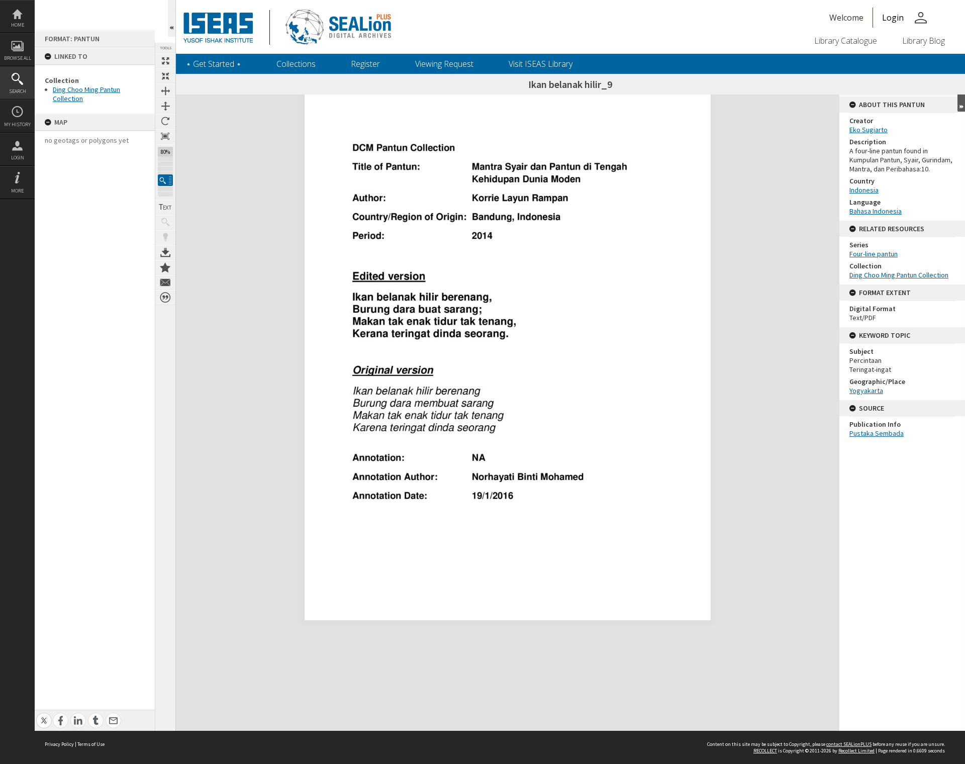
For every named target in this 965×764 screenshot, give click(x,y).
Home (17, 25)
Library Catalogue (845, 40)
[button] (165, 180)
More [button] (17, 190)
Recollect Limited (856, 750)
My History (17, 124)
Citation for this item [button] (165, 297)
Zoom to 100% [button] (165, 136)
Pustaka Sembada (876, 433)
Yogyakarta (866, 390)
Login (17, 157)
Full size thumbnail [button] (165, 60)
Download (165, 252)
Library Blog (923, 40)
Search (17, 91)
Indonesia (864, 190)
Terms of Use (91, 744)
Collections (296, 64)
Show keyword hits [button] (165, 222)
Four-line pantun (873, 253)
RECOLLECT (765, 750)
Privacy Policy (59, 744)
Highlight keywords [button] (165, 237)
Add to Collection (165, 267)
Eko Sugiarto (868, 129)
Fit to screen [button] (165, 75)
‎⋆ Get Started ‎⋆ (213, 64)
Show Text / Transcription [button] (165, 207)
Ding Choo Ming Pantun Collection (898, 274)
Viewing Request (444, 64)
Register (365, 64)
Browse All (17, 58)
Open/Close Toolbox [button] (171, 18)
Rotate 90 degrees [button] (165, 121)
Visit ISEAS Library (540, 64)
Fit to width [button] (165, 91)
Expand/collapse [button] (961, 103)
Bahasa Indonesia (875, 211)
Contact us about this (165, 282)
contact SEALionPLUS (849, 744)
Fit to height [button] (165, 106)
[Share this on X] (44, 715)
